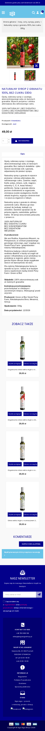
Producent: (6, 121)
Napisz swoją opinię (31, 544)
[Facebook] (16, 708)
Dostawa (22, 683)
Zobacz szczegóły (30, 364)
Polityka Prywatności (22, 680)
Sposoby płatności (22, 687)
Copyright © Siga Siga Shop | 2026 (21, 727)
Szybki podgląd (15, 364)
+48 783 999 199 (22, 633)
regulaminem (9, 605)
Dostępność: (7, 124)
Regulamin (22, 677)
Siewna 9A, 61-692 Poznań (22, 651)
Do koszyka (23, 141)
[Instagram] (28, 708)
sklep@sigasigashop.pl (22, 636)
